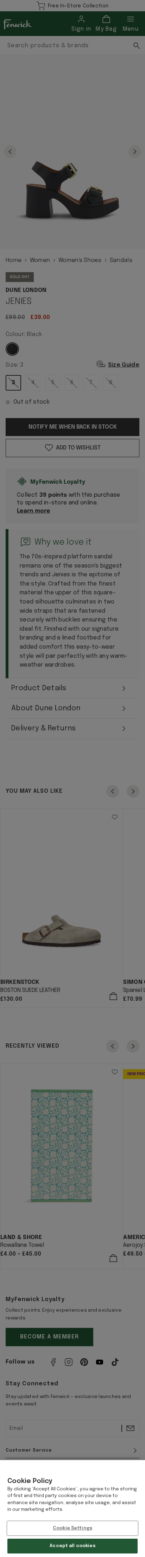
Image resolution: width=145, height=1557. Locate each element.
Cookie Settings (72, 1528)
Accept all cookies (72, 1546)
